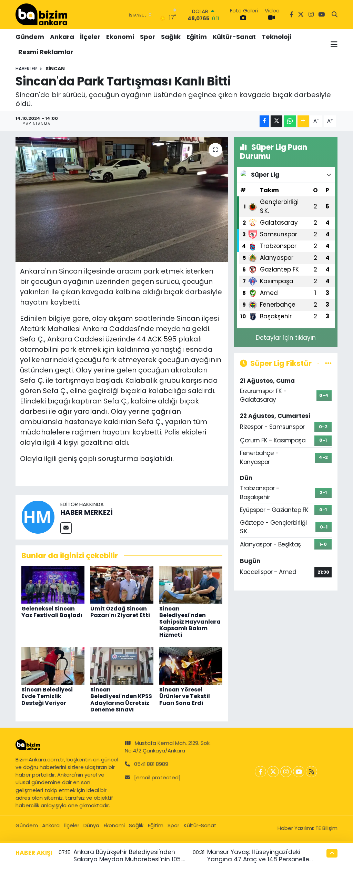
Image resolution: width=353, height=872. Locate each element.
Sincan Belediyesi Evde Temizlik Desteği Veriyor (47, 696)
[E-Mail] (66, 528)
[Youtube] (298, 771)
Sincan (55, 68)
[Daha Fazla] (303, 121)
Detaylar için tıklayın (286, 338)
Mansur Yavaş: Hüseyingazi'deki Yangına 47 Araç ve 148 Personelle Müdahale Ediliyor (258, 859)
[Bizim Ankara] (41, 14)
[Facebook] (260, 771)
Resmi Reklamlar (45, 52)
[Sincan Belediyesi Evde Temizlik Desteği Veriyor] (52, 665)
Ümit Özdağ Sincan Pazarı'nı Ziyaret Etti (120, 612)
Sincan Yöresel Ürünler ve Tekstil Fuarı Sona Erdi (184, 696)
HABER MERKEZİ (86, 512)
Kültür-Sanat (234, 36)
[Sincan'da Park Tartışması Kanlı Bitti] (122, 199)
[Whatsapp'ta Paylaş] (290, 121)
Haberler (26, 68)
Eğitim (196, 36)
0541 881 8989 (151, 764)
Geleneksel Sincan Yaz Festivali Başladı (51, 612)
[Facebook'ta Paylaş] (264, 121)
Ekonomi (120, 36)
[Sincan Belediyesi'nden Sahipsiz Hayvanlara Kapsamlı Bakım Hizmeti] (190, 584)
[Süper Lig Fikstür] (328, 363)
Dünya (91, 825)
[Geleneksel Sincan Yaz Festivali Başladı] (52, 584)
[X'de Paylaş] (276, 121)
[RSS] (311, 771)
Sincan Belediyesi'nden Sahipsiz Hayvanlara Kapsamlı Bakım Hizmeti (190, 622)
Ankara (62, 36)
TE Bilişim (326, 828)
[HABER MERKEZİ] (37, 516)
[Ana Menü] (334, 44)
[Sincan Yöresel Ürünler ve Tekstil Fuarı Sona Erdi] (190, 665)
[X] (273, 771)
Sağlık (171, 36)
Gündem (30, 36)
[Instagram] (286, 771)
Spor (147, 36)
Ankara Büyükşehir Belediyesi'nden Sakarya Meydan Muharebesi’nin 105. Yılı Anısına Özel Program (127, 859)
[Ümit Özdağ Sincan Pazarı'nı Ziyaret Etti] (121, 584)
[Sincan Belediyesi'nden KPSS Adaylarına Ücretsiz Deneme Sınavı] (121, 665)
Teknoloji (276, 36)
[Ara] (334, 14)
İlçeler (90, 36)
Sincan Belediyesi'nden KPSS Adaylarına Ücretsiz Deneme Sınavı (121, 700)
